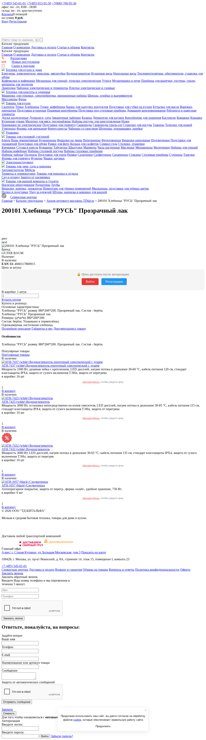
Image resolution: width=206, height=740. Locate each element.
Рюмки (72, 154)
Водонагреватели (78, 73)
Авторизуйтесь (91, 381)
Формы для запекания (31, 128)
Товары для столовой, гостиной (27, 136)
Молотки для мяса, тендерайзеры (48, 121)
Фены (22, 99)
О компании (21, 47)
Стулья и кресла (27, 147)
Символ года (108, 144)
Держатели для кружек (108, 117)
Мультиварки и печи (126, 80)
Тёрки (19, 107)
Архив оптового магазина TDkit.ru (70, 200)
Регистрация (18, 21)
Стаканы (135, 154)
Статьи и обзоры (68, 47)
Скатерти (8, 107)
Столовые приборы (155, 154)
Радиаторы (42, 185)
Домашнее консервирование (146, 110)
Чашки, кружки (54, 158)
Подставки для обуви (32, 144)
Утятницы (9, 128)
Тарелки (189, 154)
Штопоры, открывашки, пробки (121, 128)
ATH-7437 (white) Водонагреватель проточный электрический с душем (50, 365)
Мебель (30, 170)
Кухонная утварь (13, 121)
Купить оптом (11, 299)
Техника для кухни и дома (24, 70)
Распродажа (18, 58)
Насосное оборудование (18, 185)
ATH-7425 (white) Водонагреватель (26, 401)
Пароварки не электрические (22, 125)
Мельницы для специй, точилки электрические (68, 80)
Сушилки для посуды (137, 125)
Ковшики (183, 117)
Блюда (6, 140)
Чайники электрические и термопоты (42, 88)
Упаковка (12, 132)
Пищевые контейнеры (62, 110)
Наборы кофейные (14, 151)
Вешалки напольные (136, 140)
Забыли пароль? (62, 736)
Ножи (125, 121)
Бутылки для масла (166, 107)
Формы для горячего (16, 158)
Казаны (87, 117)
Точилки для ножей (178, 125)
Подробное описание (16, 328)
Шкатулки (75, 147)
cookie (77, 720)
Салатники (85, 154)
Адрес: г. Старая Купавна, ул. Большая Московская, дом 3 (41, 552)
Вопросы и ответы (121, 569)
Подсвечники (160, 140)
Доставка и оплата (43, 47)
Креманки (8, 147)
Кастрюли (169, 117)
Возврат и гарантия (68, 569)
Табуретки (60, 147)
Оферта (185, 569)
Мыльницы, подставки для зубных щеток (120, 188)
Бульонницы (47, 140)
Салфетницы (102, 154)
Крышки (196, 117)
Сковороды (84, 125)
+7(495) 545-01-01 (14, 3)
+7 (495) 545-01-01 (14, 566)
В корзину (9, 391)
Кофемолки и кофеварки (18, 80)
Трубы (55, 185)
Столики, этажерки (131, 144)
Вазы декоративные (24, 140)
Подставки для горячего (59, 125)
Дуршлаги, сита (40, 117)
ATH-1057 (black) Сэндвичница (23, 485)
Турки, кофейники (52, 107)
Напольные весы (124, 73)
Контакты (87, 47)
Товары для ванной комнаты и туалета (32, 181)
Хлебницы (32, 107)
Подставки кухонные (31, 110)
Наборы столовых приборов (83, 151)
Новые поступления (25, 62)
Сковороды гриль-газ (107, 125)
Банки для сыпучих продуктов (87, 107)
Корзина (7, 14)
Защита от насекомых (35, 177)
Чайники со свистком (83, 128)
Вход (5, 21)
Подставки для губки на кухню (130, 107)
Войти (90, 281)
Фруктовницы (111, 140)
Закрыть (7, 709)
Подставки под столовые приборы (102, 110)
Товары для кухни (18, 103)
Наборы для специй (184, 147)
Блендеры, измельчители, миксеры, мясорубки (34, 73)
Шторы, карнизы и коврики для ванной (80, 192)
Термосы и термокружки (19, 173)
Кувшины (46, 147)
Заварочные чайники (66, 117)
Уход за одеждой (40, 192)
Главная (7, 47)
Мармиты (90, 147)
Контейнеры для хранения (143, 117)
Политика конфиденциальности (157, 569)
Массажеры (10, 99)
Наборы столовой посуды (45, 151)
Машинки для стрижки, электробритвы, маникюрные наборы (44, 95)
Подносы (30, 154)
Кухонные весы (101, 73)
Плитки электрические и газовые (92, 88)
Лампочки (9, 88)
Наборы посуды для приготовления (96, 121)
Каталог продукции (29, 200)
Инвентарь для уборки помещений (67, 188)
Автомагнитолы (13, 170)
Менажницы (144, 147)
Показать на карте (93, 552)
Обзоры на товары (95, 569)
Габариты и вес (42, 328)
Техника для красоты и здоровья (28, 92)
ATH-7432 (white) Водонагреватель (26, 449)
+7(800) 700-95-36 (64, 3)
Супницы (175, 154)
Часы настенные (108, 147)
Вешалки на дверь (69, 140)
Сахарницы (120, 154)
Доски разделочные (15, 117)
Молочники (161, 147)
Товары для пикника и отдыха (57, 173)
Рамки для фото (58, 144)
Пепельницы (92, 140)
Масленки (128, 147)
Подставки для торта (52, 154)
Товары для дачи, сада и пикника (28, 166)
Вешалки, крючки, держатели (22, 188)
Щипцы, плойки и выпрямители (110, 95)
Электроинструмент (19, 162)
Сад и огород (11, 177)
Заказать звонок (12, 573)
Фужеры (36, 158)
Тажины (158, 125)
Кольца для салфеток (84, 144)
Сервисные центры (23, 197)
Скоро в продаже (23, 66)
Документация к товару (70, 328)
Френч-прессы (57, 128)
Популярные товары (16, 354)
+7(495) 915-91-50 (39, 3)
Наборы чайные (13, 154)
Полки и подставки (15, 192)
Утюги (106, 80)
